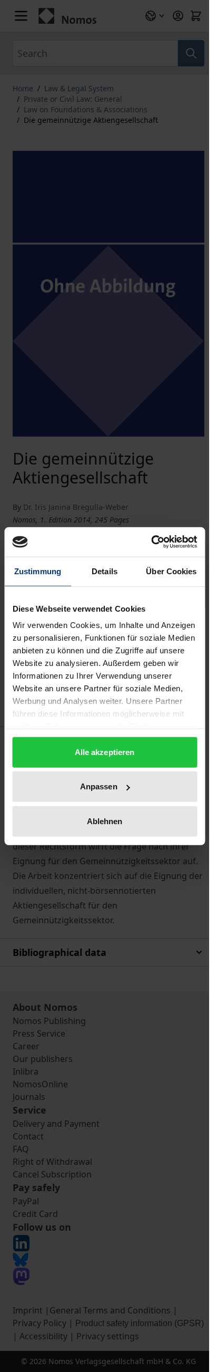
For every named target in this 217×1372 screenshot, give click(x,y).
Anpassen (98, 786)
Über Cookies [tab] (171, 570)
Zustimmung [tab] (37, 570)
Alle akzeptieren (105, 751)
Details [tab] (104, 570)
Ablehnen (105, 820)
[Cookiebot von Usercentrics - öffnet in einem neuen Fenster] (151, 542)
